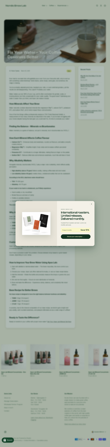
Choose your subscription (75, 236)
